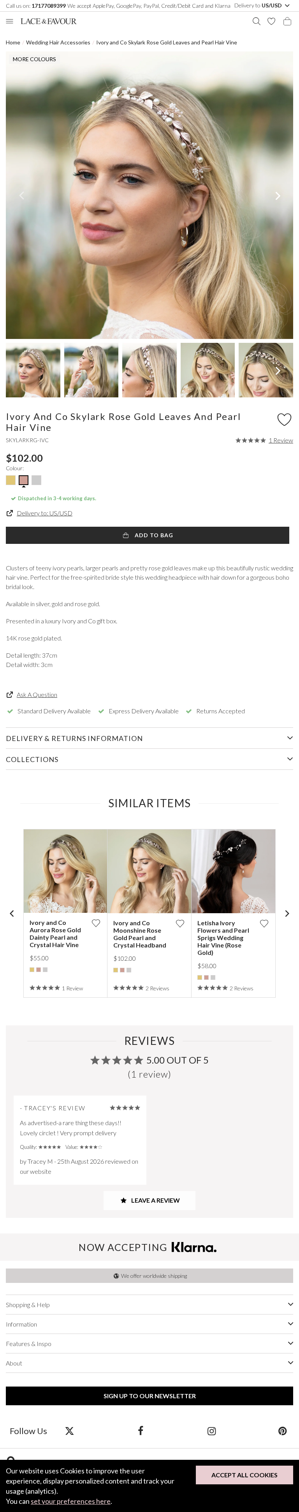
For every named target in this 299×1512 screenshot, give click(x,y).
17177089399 (49, 5)
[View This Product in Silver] (36, 480)
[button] (21, 195)
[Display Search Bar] (256, 21)
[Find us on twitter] (69, 1430)
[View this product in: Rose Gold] (38, 969)
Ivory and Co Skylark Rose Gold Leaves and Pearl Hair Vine (166, 42)
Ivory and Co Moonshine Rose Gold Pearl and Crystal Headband (139, 934)
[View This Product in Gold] (11, 480)
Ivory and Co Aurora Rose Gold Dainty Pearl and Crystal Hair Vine (55, 933)
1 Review (281, 440)
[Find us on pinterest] (282, 1430)
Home (13, 42)
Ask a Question (37, 694)
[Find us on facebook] (140, 1430)
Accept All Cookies (244, 1474)
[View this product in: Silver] (45, 969)
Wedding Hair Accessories (58, 42)
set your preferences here (71, 1501)
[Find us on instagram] (211, 1430)
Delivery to (258, 5)
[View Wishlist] (271, 21)
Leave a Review (155, 1200)
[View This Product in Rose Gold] (23, 480)
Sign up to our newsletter (150, 1395)
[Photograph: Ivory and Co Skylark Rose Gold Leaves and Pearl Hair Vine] (149, 195)
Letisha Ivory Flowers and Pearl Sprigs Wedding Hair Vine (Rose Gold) (223, 937)
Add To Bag (153, 535)
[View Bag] (287, 21)
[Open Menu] (9, 21)
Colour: (15, 468)
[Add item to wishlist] (284, 419)
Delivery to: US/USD (44, 513)
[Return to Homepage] (49, 21)
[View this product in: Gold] (32, 969)
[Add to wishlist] (95, 923)
